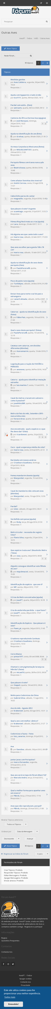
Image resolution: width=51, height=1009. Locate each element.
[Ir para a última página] (47, 84)
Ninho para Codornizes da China (24, 695)
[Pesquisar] (47, 21)
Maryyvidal (19, 478)
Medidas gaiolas (18, 79)
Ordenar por (16, 831)
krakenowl (18, 710)
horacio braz (19, 418)
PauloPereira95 (23, 268)
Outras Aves (9, 32)
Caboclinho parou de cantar (23, 196)
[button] (47, 63)
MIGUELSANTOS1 (24, 149)
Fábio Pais (21, 317)
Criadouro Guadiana (23, 462)
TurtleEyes (18, 283)
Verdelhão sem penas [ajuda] (23, 519)
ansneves (21, 369)
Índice (29, 975)
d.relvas (20, 136)
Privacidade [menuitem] (25, 985)
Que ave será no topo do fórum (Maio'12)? (29, 775)
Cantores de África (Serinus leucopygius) (28, 118)
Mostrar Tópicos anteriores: (12, 822)
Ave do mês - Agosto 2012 (21, 708)
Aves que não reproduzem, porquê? (26, 806)
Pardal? (14, 506)
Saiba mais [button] (9, 997)
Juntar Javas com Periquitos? (23, 759)
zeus (19, 556)
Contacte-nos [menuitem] (25, 982)
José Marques (22, 121)
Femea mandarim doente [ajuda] (25, 475)
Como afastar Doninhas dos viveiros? (26, 180)
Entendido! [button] (13, 1004)
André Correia (20, 183)
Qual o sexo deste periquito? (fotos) (26, 330)
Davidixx (20, 749)
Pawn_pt (17, 628)
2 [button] (42, 63)
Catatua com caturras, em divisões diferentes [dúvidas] (25, 347)
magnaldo (18, 198)
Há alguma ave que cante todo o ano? (27, 234)
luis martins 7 (22, 385)
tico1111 (17, 97)
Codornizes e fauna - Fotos (22, 733)
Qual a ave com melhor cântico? (24, 721)
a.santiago (18, 211)
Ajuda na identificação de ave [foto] (26, 133)
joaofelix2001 (19, 403)
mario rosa (18, 237)
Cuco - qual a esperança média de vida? (28, 447)
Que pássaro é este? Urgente (23, 208)
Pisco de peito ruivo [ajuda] (22, 281)
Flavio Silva (19, 537)
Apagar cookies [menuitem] (25, 979)
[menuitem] (47, 3)
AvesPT (22, 975)
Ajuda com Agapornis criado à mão (26, 95)
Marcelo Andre (20, 777)
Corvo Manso (16, 654)
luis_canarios (19, 736)
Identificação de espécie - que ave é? (27, 584)
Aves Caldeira (20, 82)
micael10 (20, 672)
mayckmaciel (22, 571)
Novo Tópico (12, 48)
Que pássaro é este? (19, 682)
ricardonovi (22, 434)
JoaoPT (20, 600)
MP (15, 587)
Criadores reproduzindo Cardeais (25, 638)
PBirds (16, 795)
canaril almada (20, 299)
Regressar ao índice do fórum (16, 854)
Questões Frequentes (10, 940)
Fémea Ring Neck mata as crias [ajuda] (27, 221)
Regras (4, 938)
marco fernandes (21, 762)
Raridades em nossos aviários (23, 460)
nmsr (16, 509)
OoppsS (17, 685)
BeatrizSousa (19, 167)
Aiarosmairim (22, 351)
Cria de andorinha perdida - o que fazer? (28, 610)
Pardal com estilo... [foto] (21, 105)
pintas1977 (18, 656)
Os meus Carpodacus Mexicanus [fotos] (27, 146)
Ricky (19, 522)
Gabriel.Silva (19, 698)
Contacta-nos (6, 952)
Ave (12, 746)
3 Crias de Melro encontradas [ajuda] (27, 597)
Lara (16, 224)
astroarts (18, 108)
